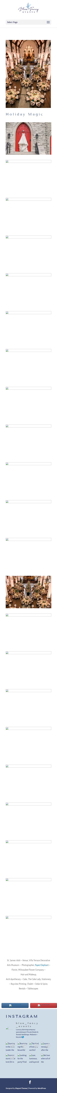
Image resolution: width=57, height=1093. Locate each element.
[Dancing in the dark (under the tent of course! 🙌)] (11, 1047)
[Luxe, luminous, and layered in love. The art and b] (34, 1059)
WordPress (42, 1088)
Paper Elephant (42, 965)
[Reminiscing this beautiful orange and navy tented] (23, 1047)
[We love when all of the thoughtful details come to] (46, 1059)
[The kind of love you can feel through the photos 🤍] (34, 1047)
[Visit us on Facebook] (30, 1082)
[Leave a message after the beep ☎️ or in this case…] (46, 1047)
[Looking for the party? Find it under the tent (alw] (23, 1059)
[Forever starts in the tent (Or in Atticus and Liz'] (11, 1059)
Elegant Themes (21, 1088)
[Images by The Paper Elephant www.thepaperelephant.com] (28, 154)
